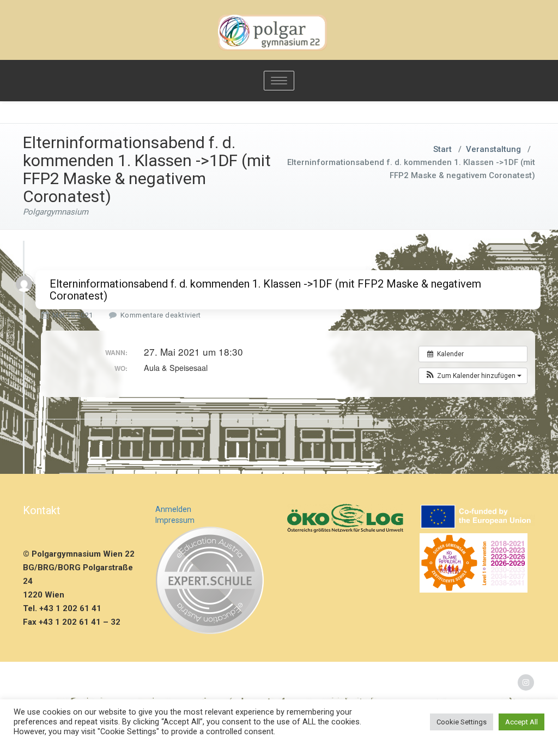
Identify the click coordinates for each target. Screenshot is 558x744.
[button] (473, 375)
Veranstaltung (493, 149)
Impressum (175, 520)
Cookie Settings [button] (461, 722)
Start (442, 149)
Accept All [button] (521, 722)
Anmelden (173, 509)
